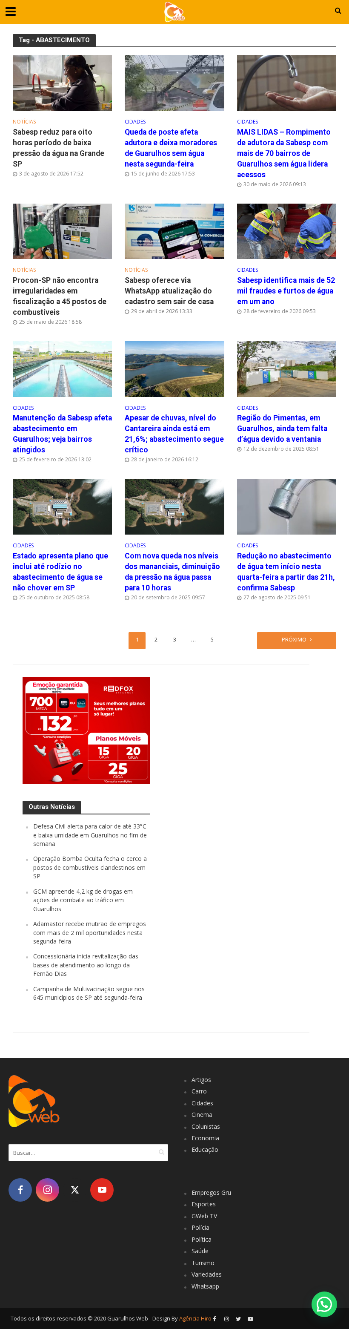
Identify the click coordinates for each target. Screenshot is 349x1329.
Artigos (201, 1080)
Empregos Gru (211, 1192)
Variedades (207, 1274)
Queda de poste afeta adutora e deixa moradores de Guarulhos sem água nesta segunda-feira (171, 148)
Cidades (135, 122)
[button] (324, 1304)
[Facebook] (20, 1190)
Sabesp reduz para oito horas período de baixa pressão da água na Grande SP (58, 148)
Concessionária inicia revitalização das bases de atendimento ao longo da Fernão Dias (85, 965)
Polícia (200, 1227)
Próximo (294, 639)
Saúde (200, 1251)
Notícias (24, 122)
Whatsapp (205, 1286)
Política (202, 1239)
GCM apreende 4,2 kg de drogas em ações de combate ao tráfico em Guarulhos (83, 900)
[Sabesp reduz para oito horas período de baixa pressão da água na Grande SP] (62, 82)
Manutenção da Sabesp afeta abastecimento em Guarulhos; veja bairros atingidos (62, 434)
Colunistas (206, 1126)
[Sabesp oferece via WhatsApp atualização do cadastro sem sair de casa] (174, 230)
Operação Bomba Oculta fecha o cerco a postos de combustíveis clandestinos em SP (90, 867)
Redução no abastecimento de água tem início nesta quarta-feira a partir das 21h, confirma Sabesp (286, 572)
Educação (205, 1149)
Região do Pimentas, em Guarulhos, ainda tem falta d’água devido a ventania (282, 428)
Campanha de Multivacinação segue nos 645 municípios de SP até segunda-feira (89, 993)
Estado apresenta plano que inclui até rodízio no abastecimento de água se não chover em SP (60, 572)
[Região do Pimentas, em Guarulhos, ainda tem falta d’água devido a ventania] (286, 368)
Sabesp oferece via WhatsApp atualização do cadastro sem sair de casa (169, 291)
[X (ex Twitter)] (74, 1190)
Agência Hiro (195, 1318)
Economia (205, 1138)
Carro (199, 1091)
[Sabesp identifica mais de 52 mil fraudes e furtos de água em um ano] (286, 230)
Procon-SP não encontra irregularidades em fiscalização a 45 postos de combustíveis (59, 296)
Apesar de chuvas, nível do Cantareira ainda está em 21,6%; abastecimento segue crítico (174, 434)
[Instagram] (47, 1190)
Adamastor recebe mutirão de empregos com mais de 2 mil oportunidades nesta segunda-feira (89, 932)
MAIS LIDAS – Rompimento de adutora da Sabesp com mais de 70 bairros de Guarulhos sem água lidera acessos (284, 153)
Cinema (202, 1114)
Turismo (203, 1263)
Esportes (204, 1204)
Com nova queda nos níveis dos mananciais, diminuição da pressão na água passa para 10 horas (172, 572)
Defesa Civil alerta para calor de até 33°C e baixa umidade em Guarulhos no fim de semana (90, 835)
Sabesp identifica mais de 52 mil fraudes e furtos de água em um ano (286, 291)
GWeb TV (204, 1216)
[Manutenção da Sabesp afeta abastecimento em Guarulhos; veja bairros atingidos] (62, 368)
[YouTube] (102, 1190)
